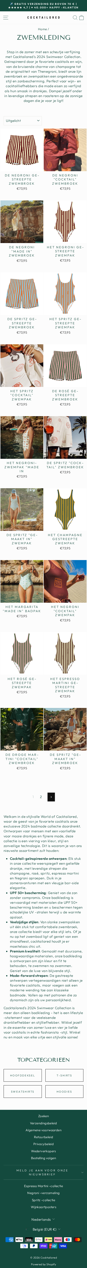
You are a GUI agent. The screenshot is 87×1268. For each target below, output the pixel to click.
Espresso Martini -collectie (43, 1186)
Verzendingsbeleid (43, 1123)
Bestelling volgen (43, 1158)
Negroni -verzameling (43, 1193)
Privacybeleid (43, 1144)
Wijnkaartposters (43, 1207)
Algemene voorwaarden (43, 1130)
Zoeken (43, 1116)
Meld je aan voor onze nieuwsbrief (42, 1172)
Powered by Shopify (43, 1264)
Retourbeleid (43, 1137)
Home (42, 29)
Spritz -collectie (43, 1200)
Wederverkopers (43, 1151)
